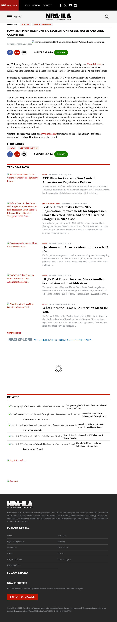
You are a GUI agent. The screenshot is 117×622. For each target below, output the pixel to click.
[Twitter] (65, 2)
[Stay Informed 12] (16, 460)
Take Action (63, 547)
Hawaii (12, 148)
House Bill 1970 (94, 64)
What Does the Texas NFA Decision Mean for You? (75, 310)
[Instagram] (75, 2)
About (10, 553)
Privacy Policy (13, 565)
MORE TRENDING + (14, 333)
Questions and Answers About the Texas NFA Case (75, 249)
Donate (61, 553)
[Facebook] (60, 2)
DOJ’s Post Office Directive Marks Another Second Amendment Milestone (73, 281)
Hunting (26, 24)
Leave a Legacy (64, 559)
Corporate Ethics (14, 559)
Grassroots (12, 547)
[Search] (107, 16)
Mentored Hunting (29, 148)
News (44, 175)
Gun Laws (62, 535)
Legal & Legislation (42, 24)
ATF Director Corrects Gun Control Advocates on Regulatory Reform (68, 180)
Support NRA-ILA (43, 52)
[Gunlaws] (12, 481)
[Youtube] (70, 2)
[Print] (24, 54)
